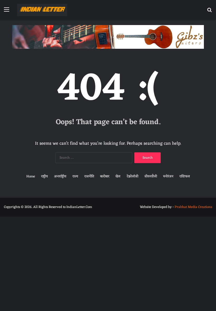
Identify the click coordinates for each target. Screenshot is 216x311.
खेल (117, 176)
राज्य (75, 176)
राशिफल (184, 176)
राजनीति (89, 176)
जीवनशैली (150, 176)
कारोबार (104, 176)
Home (30, 176)
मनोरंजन (168, 176)
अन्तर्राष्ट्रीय (60, 176)
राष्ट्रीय (44, 176)
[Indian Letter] (42, 10)
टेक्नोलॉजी (132, 176)
